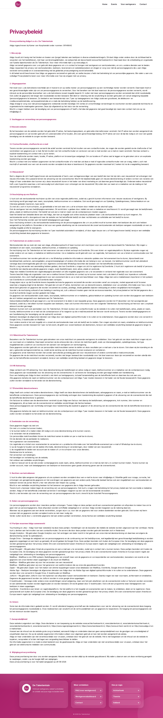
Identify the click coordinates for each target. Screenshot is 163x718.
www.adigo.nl (81, 63)
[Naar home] (18, 4)
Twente (116, 696)
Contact (79, 702)
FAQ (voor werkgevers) (85, 690)
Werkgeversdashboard (85, 696)
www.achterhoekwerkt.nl (102, 60)
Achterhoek (118, 690)
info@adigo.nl (15, 112)
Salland (116, 702)
